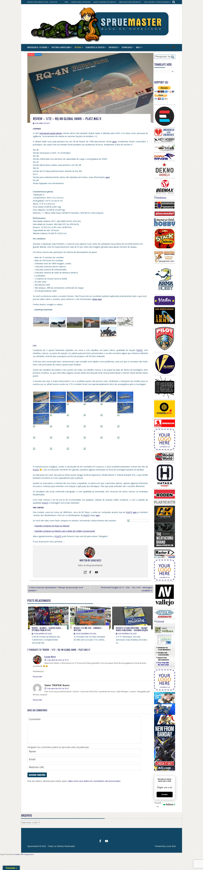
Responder (37, 676)
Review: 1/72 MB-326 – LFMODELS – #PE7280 (88, 629)
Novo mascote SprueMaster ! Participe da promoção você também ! (55, 589)
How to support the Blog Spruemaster (157, 2)
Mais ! (138, 47)
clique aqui (97, 299)
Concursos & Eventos (95, 47)
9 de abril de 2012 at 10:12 (58, 688)
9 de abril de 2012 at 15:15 (58, 660)
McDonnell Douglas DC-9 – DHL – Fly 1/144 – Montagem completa (126, 589)
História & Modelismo (61, 47)
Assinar (164, 794)
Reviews (78, 47)
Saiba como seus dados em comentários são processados (94, 781)
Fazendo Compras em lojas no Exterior (52, 525)
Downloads (127, 47)
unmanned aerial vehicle (51, 133)
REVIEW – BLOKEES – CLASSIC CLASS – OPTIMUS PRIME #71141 (47, 629)
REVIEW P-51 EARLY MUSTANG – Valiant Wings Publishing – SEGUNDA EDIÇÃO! (132, 629)
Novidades (113, 47)
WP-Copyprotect (27, 854)
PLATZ (139, 350)
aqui (114, 141)
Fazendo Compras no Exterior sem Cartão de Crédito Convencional (65, 531)
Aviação (31, 55)
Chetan (17, 854)
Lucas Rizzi (96, 560)
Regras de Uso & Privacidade (81, 2)
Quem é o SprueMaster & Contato (105, 2)
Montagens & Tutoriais (37, 47)
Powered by (158, 804)
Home (66, 2)
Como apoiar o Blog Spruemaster (130, 2)
